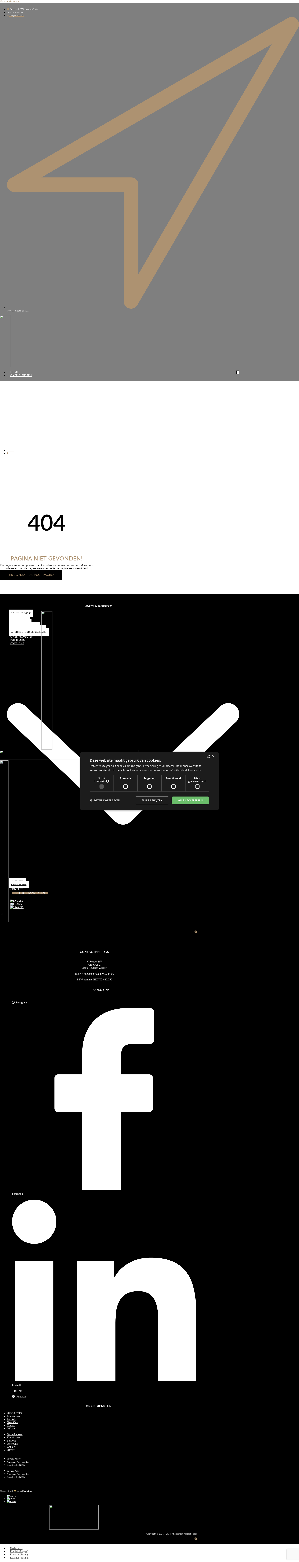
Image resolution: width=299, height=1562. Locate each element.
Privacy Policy (14, 1459)
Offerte (11, 1428)
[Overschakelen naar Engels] (11, 1496)
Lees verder (195, 770)
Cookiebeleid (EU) (16, 1465)
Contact (11, 1425)
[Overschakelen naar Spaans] (11, 1501)
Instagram (21, 1002)
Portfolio (17, 640)
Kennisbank (13, 1416)
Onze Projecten (21, 637)
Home (14, 372)
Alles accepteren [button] (190, 800)
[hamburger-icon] (237, 372)
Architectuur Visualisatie (28, 632)
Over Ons (12, 1422)
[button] (105, 800)
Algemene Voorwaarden (18, 1462)
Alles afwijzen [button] (152, 800)
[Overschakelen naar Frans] (11, 1498)
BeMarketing (26, 1491)
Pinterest (21, 1396)
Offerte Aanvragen (30, 893)
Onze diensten (14, 1412)
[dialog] (149, 781)
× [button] (213, 756)
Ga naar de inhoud (10, 1)
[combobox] (208, 756)
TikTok (17, 1390)
